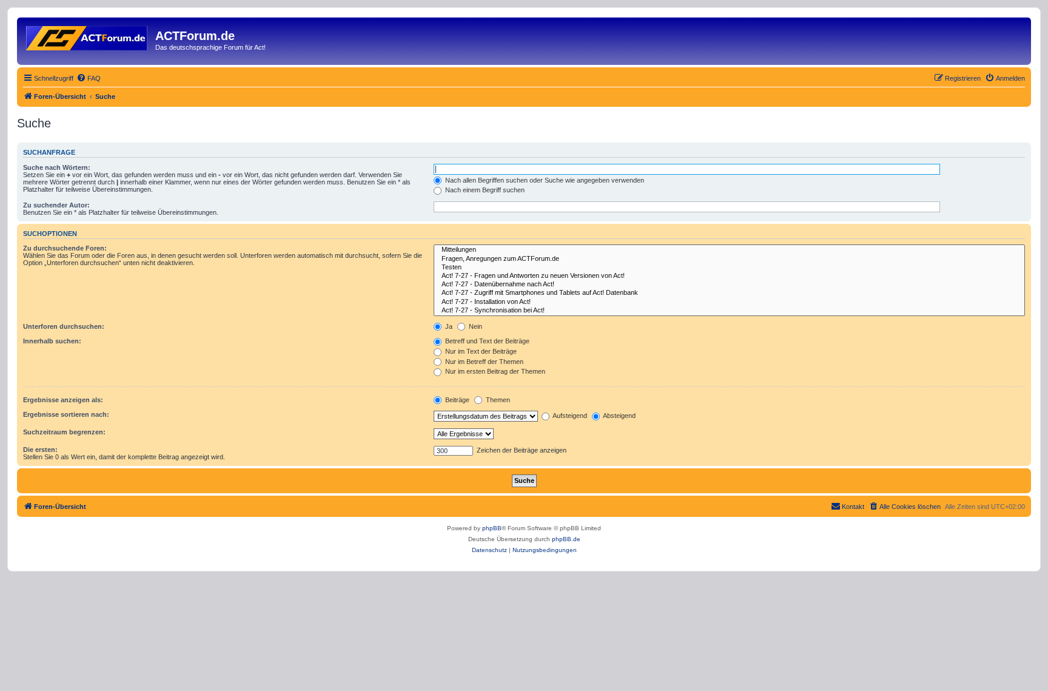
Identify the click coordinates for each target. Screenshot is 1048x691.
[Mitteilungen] (729, 250)
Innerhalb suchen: (52, 341)
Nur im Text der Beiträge (480, 351)
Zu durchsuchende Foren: (65, 248)
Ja (447, 326)
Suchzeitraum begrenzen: (64, 432)
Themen (497, 399)
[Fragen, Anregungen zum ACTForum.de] (729, 259)
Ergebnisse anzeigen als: (63, 399)
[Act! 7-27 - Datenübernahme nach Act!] (729, 284)
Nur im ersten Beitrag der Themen (494, 371)
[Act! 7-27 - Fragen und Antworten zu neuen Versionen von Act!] (729, 276)
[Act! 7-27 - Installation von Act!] (729, 302)
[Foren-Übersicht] (87, 36)
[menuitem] (88, 78)
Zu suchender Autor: (56, 205)
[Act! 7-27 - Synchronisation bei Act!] (729, 310)
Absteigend (619, 415)
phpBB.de (566, 539)
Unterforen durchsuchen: (63, 326)
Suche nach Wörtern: (56, 167)
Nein (474, 326)
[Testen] (729, 267)
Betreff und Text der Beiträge (486, 341)
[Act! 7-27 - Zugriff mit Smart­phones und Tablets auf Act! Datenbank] (729, 293)
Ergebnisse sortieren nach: (66, 414)
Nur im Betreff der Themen (483, 361)
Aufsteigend (569, 415)
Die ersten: (40, 449)
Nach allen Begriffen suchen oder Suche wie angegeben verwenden (543, 180)
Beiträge (456, 399)
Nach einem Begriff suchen (484, 190)
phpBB (492, 528)
